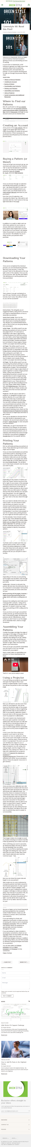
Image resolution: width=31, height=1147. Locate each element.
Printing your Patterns (10, 88)
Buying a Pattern (9, 84)
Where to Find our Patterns (12, 79)
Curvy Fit (11, 171)
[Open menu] (3, 5)
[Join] (28, 1111)
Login (4, 129)
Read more (4, 1035)
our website (22, 107)
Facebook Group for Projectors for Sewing (15, 411)
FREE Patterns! (19, 173)
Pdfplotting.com (13, 386)
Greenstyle (6, 1141)
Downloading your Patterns (12, 86)
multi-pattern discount (10, 192)
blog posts (14, 112)
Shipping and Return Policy (21, 1141)
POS (2, 1144)
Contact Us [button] (5, 1124)
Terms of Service (6, 1143)
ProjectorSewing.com (9, 756)
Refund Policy (16, 1143)
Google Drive (7, 436)
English (5, 1138)
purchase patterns (21, 108)
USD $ (13, 1138)
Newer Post (24, 962)
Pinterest (14, 949)
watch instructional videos (11, 110)
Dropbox (21, 434)
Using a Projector (9, 93)
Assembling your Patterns (12, 91)
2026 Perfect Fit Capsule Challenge (12, 1025)
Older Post (7, 962)
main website (18, 128)
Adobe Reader (13, 422)
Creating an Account (10, 82)
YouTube (5, 934)
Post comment (7, 996)
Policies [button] (3, 1129)
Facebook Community (9, 924)
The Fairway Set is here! (19, 1)
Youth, (7, 173)
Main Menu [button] (4, 1120)
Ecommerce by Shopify (12, 1144)
